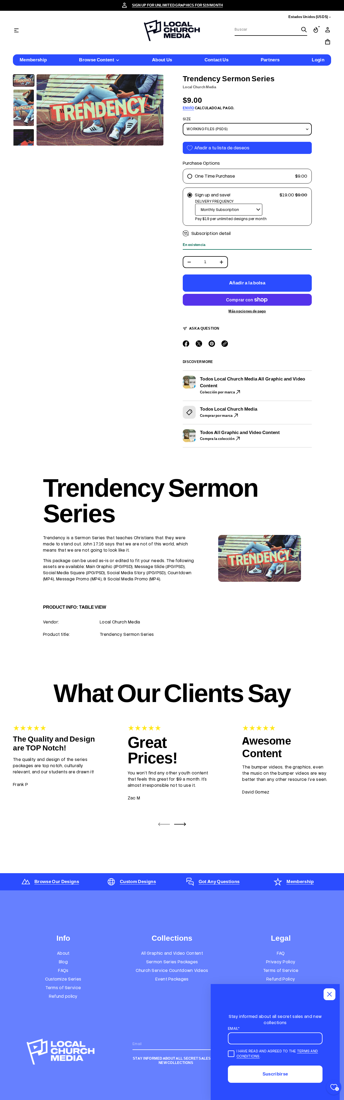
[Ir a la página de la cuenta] (328, 30)
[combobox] (267, 29)
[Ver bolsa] (328, 42)
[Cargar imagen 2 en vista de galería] (23, 108)
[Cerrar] (329, 994)
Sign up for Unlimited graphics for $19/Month (177, 5)
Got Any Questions (219, 881)
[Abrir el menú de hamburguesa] (16, 30)
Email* (234, 1028)
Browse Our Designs (56, 881)
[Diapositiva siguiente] (180, 824)
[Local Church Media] (172, 30)
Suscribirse (275, 1074)
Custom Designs (138, 881)
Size (187, 119)
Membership (300, 881)
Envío (188, 108)
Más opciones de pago (247, 311)
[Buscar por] (304, 29)
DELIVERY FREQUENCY (214, 201)
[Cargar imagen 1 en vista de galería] (23, 80)
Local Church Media (199, 87)
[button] (271, 30)
